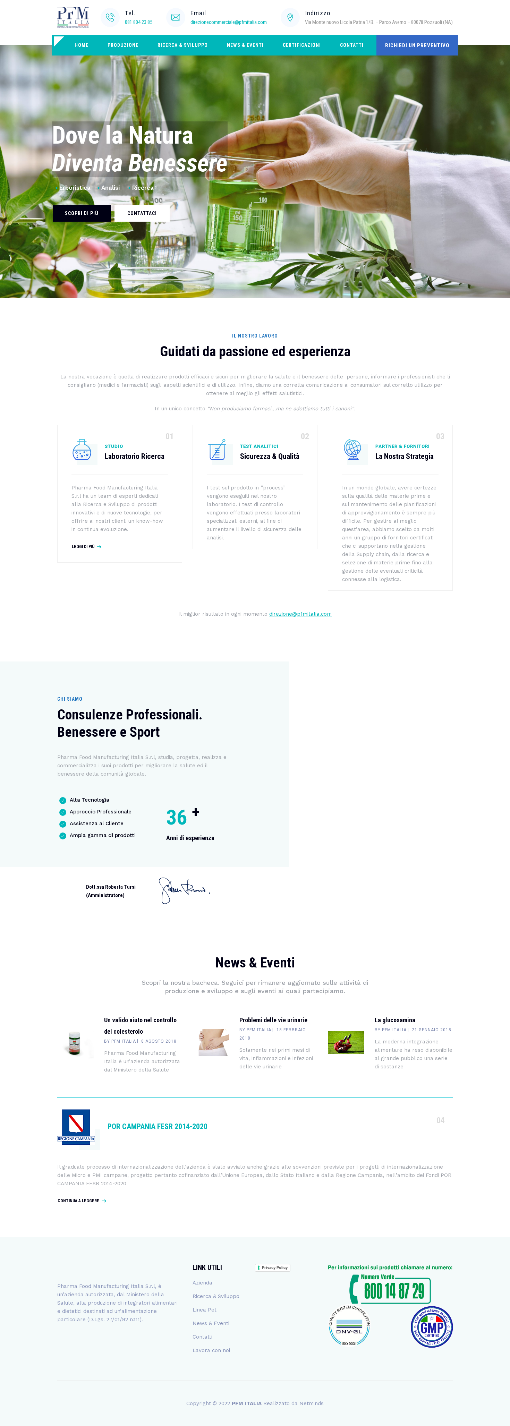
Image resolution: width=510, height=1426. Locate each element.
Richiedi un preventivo (417, 45)
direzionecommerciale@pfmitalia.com (228, 22)
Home (81, 45)
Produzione (123, 45)
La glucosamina (395, 1020)
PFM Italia (123, 1041)
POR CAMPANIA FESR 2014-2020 (157, 1126)
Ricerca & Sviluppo (183, 45)
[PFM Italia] (73, 17)
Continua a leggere (78, 1200)
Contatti (352, 45)
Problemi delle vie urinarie (273, 1020)
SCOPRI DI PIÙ (82, 213)
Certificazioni (302, 45)
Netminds (311, 1403)
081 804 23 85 (138, 22)
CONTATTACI (142, 213)
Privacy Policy (275, 1267)
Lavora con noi (211, 1350)
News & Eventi (245, 45)
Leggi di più (83, 546)
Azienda (202, 1283)
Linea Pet (204, 1310)
